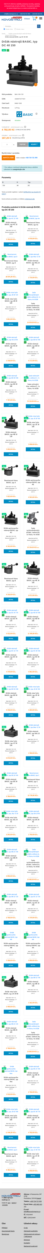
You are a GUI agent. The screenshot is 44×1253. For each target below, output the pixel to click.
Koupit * (34, 144)
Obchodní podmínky (31, 1231)
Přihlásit (4, 1228)
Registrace (5, 1234)
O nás (26, 1228)
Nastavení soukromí (30, 1246)
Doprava (27, 1240)
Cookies (5, 1205)
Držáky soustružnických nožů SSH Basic (20, 33)
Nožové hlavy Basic (10, 35)
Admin (14, 1203)
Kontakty (27, 1243)
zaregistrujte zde (19, 169)
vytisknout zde (30, 199)
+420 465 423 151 (37, 14)
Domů (3, 33)
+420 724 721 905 (25, 14)
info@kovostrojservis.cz (11, 14)
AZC (9, 1203)
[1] (38, 26)
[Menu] (40, 18)
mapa (39, 1198)
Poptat (23, 144)
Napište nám (8, 158)
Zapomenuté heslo (8, 1231)
